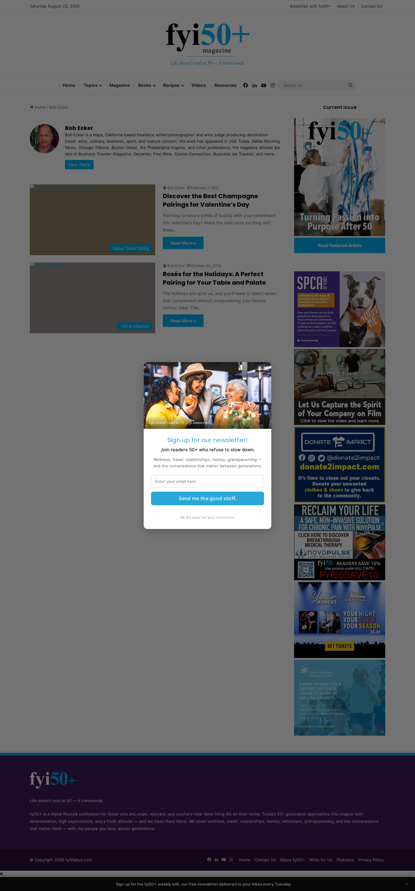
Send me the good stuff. (208, 498)
